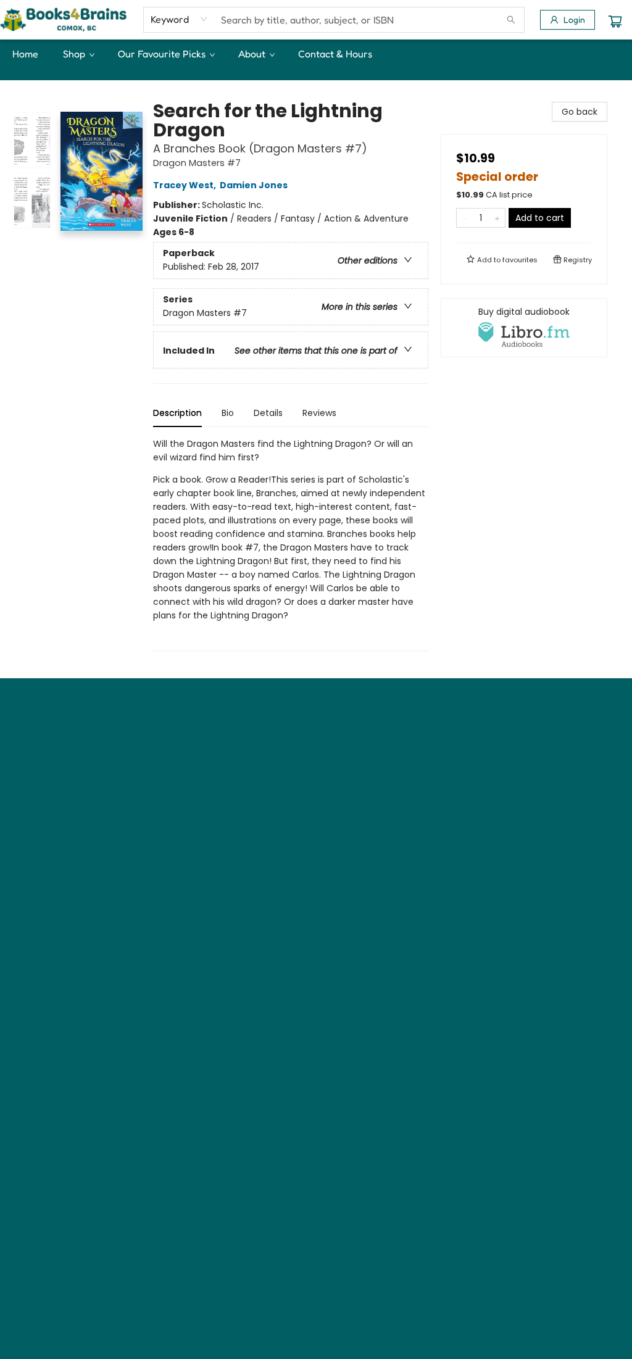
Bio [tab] (228, 413)
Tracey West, (185, 185)
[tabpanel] (290, 544)
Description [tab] (177, 413)
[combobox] (179, 19)
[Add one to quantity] (497, 218)
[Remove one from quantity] (464, 218)
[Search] (511, 19)
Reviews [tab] (319, 413)
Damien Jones (254, 185)
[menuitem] (25, 53)
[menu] (316, 53)
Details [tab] (268, 413)
